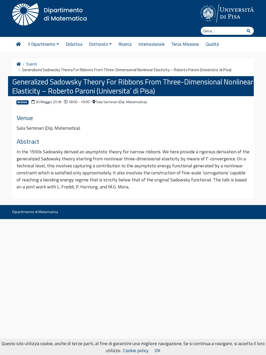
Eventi (31, 64)
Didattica (74, 44)
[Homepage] (18, 44)
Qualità (212, 44)
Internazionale (151, 44)
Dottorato (98, 44)
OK (157, 350)
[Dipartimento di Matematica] (51, 13)
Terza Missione (185, 44)
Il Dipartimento (41, 44)
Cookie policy (136, 350)
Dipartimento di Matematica (35, 212)
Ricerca (125, 44)
